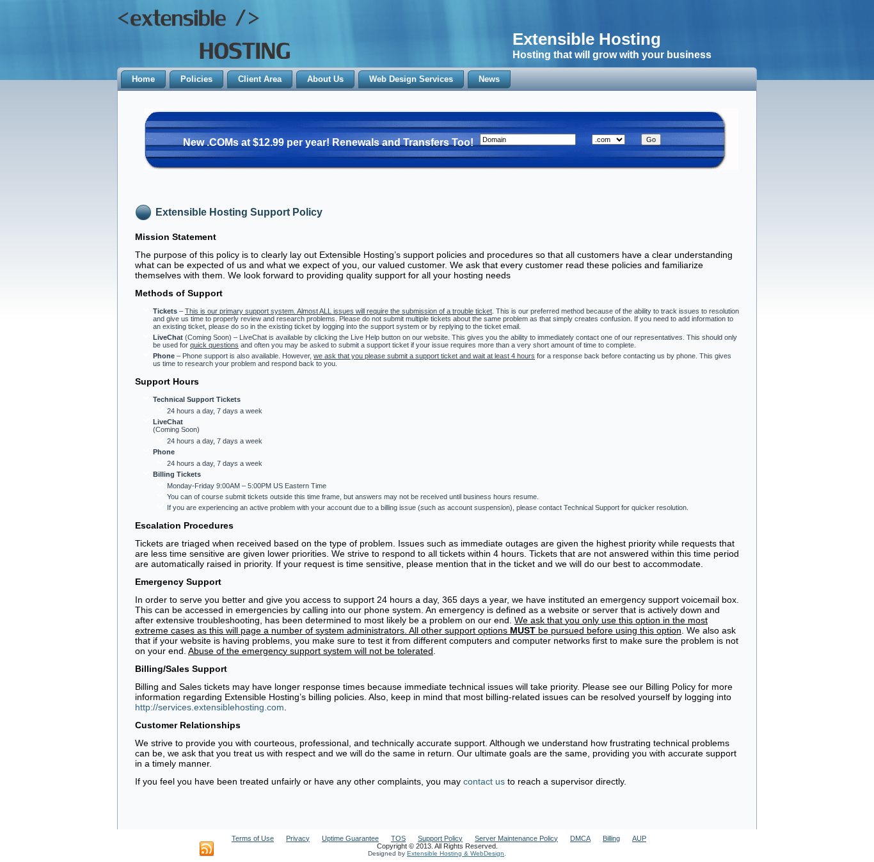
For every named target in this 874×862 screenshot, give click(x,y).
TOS (398, 838)
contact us (484, 781)
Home (143, 79)
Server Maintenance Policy (516, 838)
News (489, 79)
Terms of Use (253, 838)
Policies (196, 79)
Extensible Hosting (586, 39)
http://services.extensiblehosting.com (209, 707)
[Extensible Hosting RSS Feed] (206, 849)
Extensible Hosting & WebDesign (455, 853)
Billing (611, 838)
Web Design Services (411, 79)
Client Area (260, 79)
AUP (639, 838)
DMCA (580, 838)
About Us (325, 79)
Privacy (298, 838)
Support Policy (440, 838)
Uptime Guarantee (350, 838)
